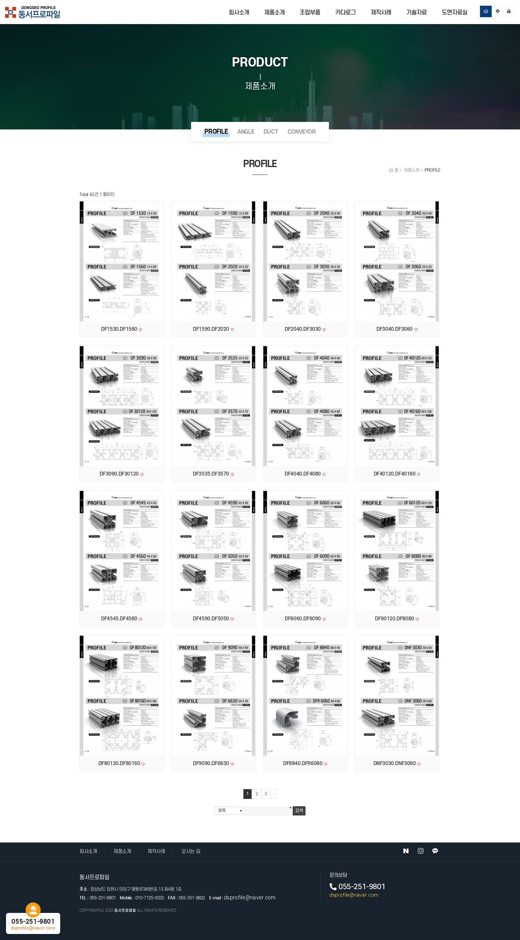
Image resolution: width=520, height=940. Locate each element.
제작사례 (381, 12)
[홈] (486, 11)
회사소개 (239, 12)
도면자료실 (454, 12)
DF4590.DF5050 (211, 619)
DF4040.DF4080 (303, 474)
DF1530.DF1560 (119, 329)
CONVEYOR (302, 131)
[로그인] (508, 11)
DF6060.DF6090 (303, 619)
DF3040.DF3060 (395, 329)
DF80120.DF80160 (120, 763)
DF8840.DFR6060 (303, 763)
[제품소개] (497, 11)
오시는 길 (190, 851)
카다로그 (345, 12)
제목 (221, 810)
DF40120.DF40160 (395, 474)
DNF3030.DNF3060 (395, 763)
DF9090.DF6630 (211, 763)
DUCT (271, 131)
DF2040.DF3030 (303, 329)
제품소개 (274, 12)
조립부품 (310, 12)
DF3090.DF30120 (120, 474)
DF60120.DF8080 (395, 619)
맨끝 (274, 794)
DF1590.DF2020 (211, 329)
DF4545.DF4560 (119, 619)
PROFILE (216, 131)
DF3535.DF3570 (211, 474)
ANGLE (245, 131)
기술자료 (416, 12)
